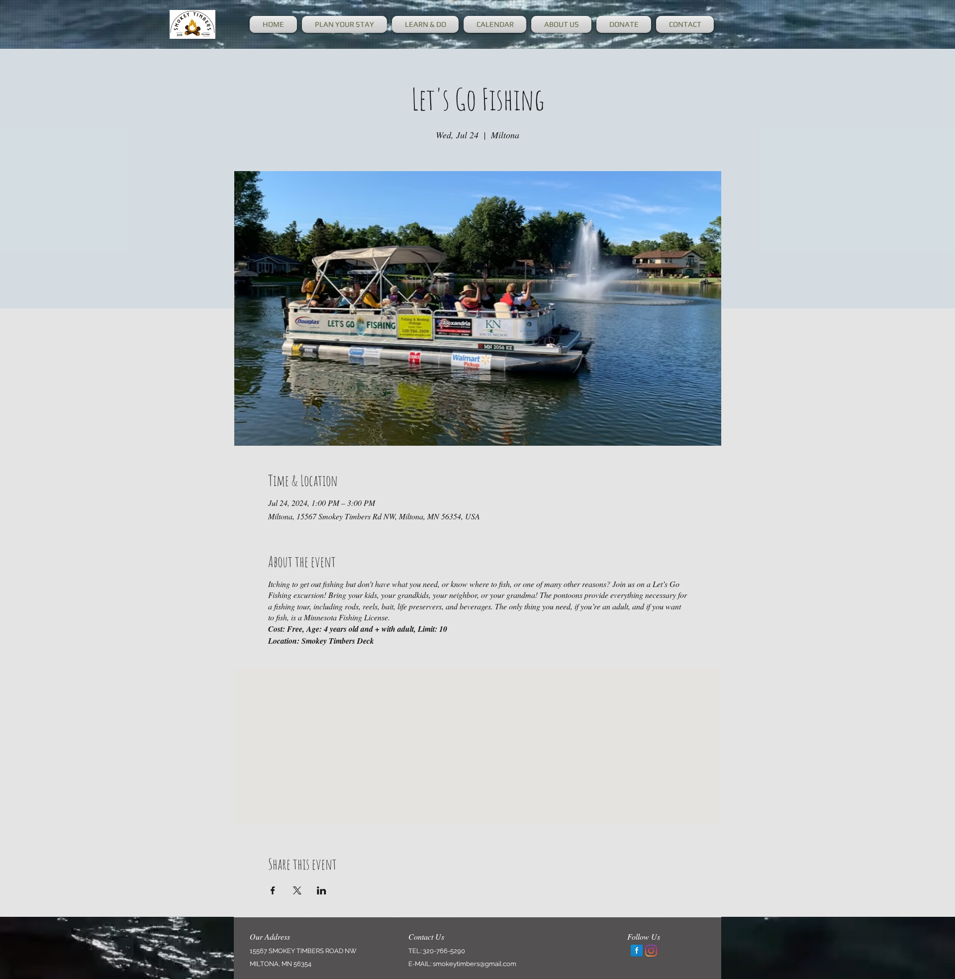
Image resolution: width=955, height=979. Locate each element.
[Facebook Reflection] (637, 951)
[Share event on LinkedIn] (321, 890)
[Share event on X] (297, 890)
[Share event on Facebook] (273, 890)
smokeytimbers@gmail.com (474, 964)
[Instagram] (651, 951)
